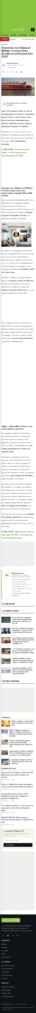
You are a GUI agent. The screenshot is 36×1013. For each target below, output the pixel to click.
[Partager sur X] (12, 72)
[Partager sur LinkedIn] (17, 72)
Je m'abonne (9, 845)
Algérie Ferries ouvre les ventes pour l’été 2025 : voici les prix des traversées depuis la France (17, 534)
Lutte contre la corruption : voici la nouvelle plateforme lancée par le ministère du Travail (17, 775)
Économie (23, 35)
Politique (4, 947)
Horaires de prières (8, 987)
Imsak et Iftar (5, 993)
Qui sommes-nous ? (8, 966)
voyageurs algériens (20, 131)
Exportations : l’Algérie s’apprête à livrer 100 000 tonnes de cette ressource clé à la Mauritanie (21, 753)
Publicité (4, 978)
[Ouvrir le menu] (32, 29)
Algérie (13, 35)
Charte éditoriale (7, 969)
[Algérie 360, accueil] (18, 29)
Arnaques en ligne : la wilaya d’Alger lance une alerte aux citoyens (21, 761)
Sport (32, 35)
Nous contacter (6, 975)
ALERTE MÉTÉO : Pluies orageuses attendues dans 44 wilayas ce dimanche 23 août (17, 820)
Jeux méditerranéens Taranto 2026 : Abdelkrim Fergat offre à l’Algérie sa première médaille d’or (15, 796)
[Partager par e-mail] (21, 72)
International (5, 957)
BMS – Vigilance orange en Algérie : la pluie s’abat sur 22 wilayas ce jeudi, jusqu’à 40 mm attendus (20, 733)
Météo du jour (6, 990)
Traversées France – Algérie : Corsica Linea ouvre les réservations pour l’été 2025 (15, 152)
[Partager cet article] (3, 72)
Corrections (5, 972)
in (17, 935)
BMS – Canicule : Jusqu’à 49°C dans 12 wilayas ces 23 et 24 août (23, 723)
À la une (4, 35)
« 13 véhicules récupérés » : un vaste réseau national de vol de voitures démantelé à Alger (17, 808)
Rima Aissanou (12, 63)
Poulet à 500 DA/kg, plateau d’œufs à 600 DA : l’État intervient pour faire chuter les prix (21, 743)
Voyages (4, 44)
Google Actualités (7, 996)
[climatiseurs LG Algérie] (17, 234)
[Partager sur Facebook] (8, 72)
